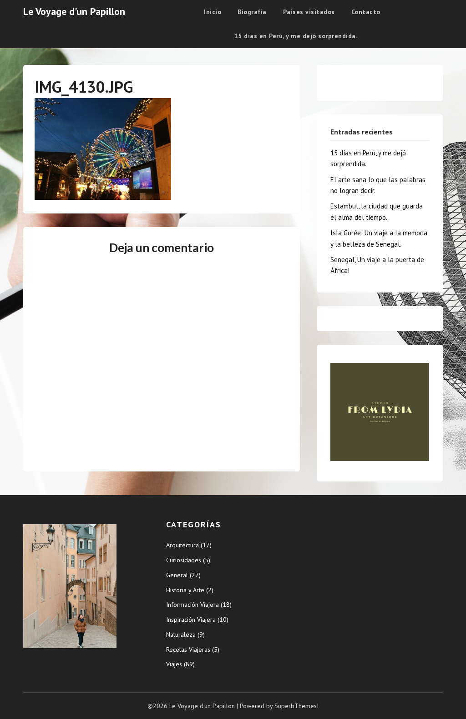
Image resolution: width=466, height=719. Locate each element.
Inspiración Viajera (191, 619)
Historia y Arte (185, 590)
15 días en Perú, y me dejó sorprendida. (296, 36)
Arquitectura (182, 545)
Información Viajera (192, 604)
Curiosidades (183, 560)
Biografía (252, 12)
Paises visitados (309, 12)
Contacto (365, 12)
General (177, 575)
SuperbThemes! (296, 706)
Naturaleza (181, 634)
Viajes (174, 664)
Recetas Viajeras (188, 649)
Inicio (212, 12)
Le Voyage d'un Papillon (74, 11)
